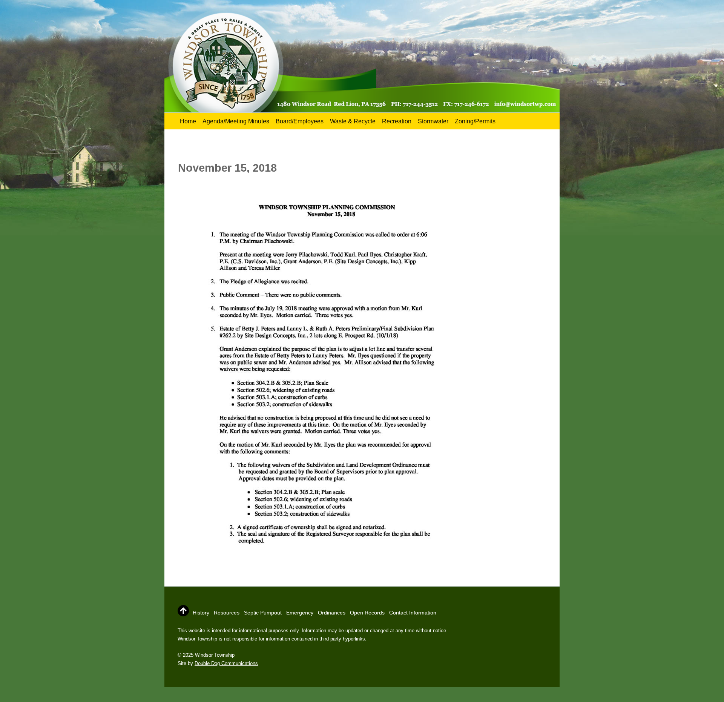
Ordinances (331, 613)
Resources (226, 613)
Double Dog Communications (226, 663)
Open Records (367, 613)
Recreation (396, 121)
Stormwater (433, 121)
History (201, 613)
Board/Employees (300, 121)
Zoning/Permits (475, 121)
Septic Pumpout (263, 613)
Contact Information (412, 613)
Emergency (299, 613)
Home (188, 121)
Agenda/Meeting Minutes (235, 121)
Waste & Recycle (353, 121)
